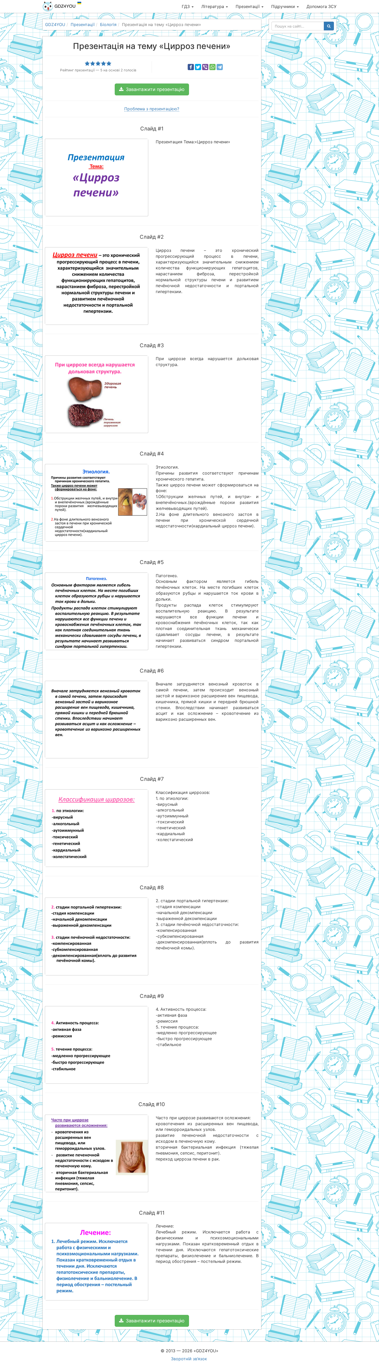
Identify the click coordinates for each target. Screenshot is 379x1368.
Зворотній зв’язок (189, 1358)
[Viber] (205, 67)
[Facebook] (191, 67)
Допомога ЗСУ (321, 6)
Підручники (283, 6)
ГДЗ (186, 6)
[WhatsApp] (212, 67)
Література (213, 6)
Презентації (248, 6)
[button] (152, 89)
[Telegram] (220, 67)
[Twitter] (198, 67)
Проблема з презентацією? (151, 108)
